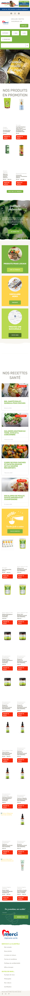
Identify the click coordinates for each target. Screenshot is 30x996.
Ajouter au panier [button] (7, 137)
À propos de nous (9, 975)
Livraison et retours (10, 955)
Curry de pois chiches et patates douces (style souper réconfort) (15, 465)
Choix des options (7, 183)
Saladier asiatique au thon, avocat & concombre (15, 433)
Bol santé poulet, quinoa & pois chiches (14, 402)
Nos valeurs (7, 983)
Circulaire (14, 19)
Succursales (15, 21)
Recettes (21, 19)
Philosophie (7, 979)
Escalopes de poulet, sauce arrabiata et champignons (14, 497)
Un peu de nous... (8, 971)
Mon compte (8, 947)
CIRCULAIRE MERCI (15, 295)
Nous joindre (8, 951)
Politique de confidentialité (12, 963)
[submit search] (26, 45)
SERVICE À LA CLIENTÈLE (11, 944)
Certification (7, 987)
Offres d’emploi (8, 967)
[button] (2, 66)
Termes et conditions (10, 959)
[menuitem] (21, 21)
